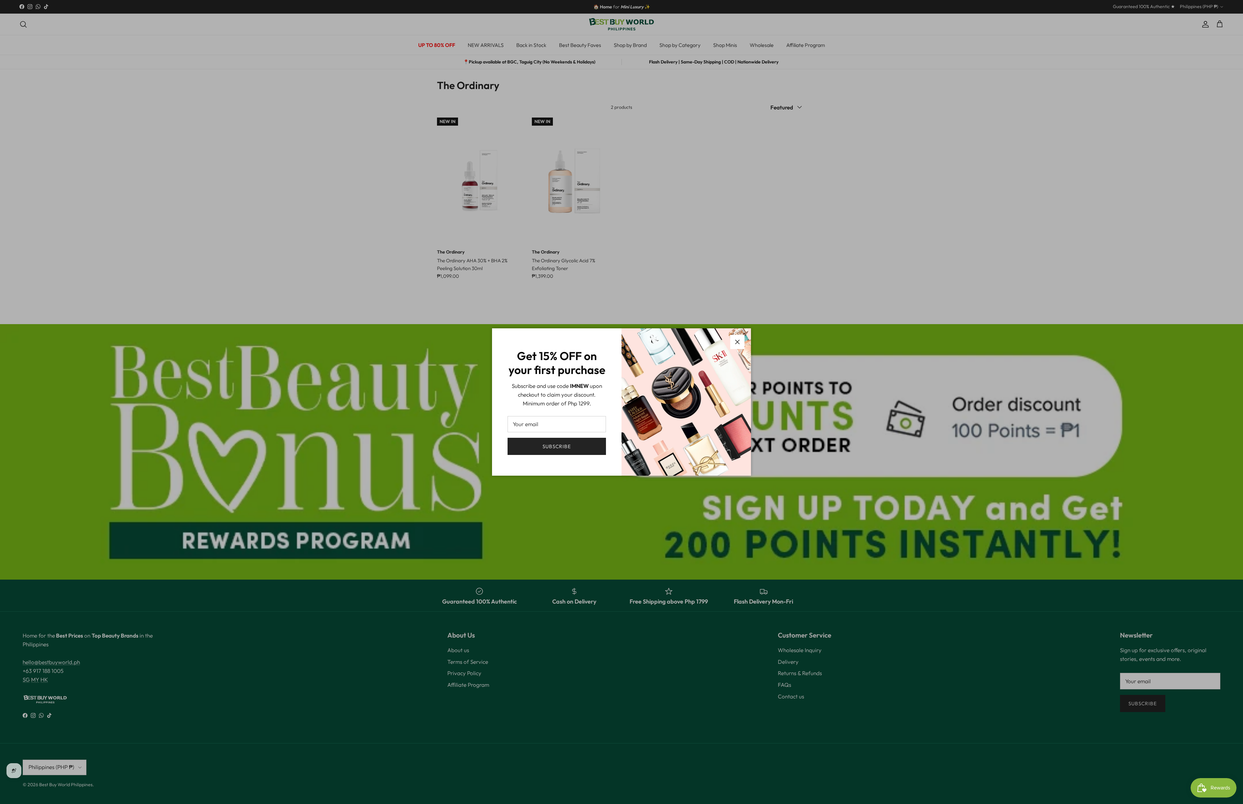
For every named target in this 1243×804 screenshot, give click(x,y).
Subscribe (557, 446)
